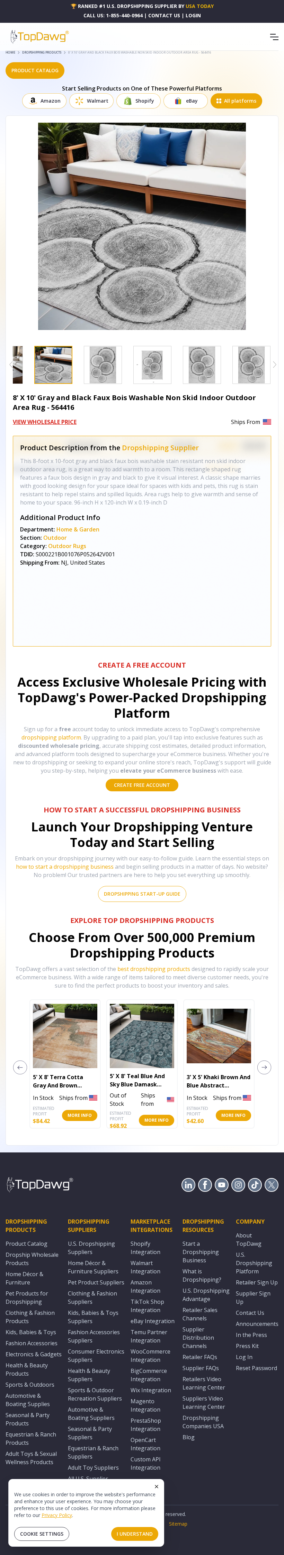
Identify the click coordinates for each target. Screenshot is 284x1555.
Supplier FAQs (201, 1368)
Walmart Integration (145, 1267)
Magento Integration (145, 1405)
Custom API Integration (146, 1463)
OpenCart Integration (145, 1444)
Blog (189, 1437)
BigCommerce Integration (149, 1375)
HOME (10, 52)
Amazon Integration (145, 1286)
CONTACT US (164, 15)
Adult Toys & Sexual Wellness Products (31, 1458)
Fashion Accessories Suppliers (94, 1336)
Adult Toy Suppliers (93, 1467)
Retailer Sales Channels (200, 1314)
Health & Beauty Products (27, 1369)
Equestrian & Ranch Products (31, 1438)
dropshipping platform (51, 737)
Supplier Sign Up (253, 1298)
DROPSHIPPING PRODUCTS (41, 52)
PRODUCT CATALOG (35, 70)
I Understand (135, 1533)
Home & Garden (77, 529)
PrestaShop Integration (146, 1425)
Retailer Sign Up (257, 1282)
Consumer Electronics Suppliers (96, 1356)
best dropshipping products (153, 969)
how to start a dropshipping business (65, 866)
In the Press (251, 1335)
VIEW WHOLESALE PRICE (45, 422)
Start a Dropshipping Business (201, 1252)
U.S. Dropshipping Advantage (206, 1295)
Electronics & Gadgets (34, 1354)
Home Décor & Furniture (24, 1278)
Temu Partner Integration (149, 1336)
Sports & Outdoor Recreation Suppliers (95, 1394)
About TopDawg (248, 1239)
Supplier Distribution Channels (198, 1338)
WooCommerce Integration (150, 1356)
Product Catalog (26, 1243)
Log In (244, 1357)
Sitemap (178, 1523)
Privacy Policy (57, 1515)
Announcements (257, 1324)
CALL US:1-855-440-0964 (113, 15)
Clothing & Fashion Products (30, 1317)
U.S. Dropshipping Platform (254, 1263)
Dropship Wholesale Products (32, 1259)
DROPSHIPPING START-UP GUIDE (142, 893)
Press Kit (247, 1346)
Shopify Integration (145, 1248)
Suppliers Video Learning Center (204, 1403)
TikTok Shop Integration (147, 1306)
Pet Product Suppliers (96, 1282)
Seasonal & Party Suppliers (90, 1433)
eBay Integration (153, 1321)
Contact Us (250, 1313)
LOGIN (193, 15)
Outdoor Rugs (67, 546)
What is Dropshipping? (202, 1275)
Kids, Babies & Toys (31, 1332)
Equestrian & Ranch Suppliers (93, 1452)
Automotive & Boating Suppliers (91, 1414)
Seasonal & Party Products (28, 1419)
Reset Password (256, 1368)
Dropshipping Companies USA (203, 1422)
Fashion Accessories (31, 1343)
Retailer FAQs (200, 1357)
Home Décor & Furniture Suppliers (93, 1267)
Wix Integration (151, 1390)
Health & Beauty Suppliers (89, 1375)
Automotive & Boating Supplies (28, 1400)
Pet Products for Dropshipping (27, 1298)
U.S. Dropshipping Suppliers (91, 1248)
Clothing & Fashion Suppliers (92, 1298)
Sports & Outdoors (30, 1384)
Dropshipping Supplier (160, 447)
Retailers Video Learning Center (204, 1383)
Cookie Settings (41, 1533)
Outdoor (55, 537)
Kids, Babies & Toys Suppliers (93, 1317)
